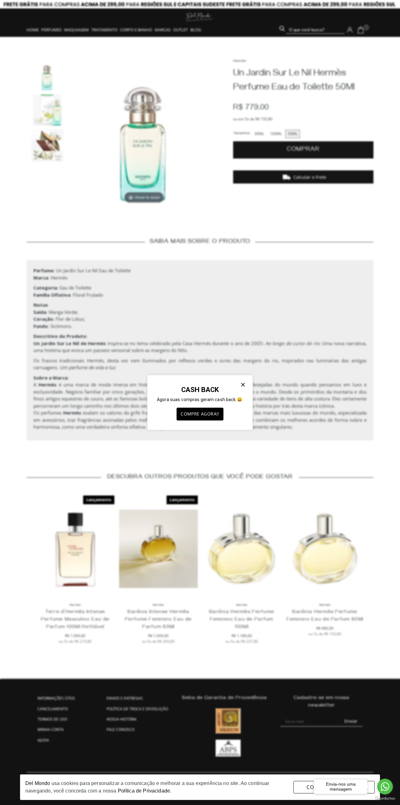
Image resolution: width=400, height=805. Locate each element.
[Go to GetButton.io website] (385, 799)
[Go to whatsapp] (385, 786)
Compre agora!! (200, 414)
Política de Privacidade (144, 790)
